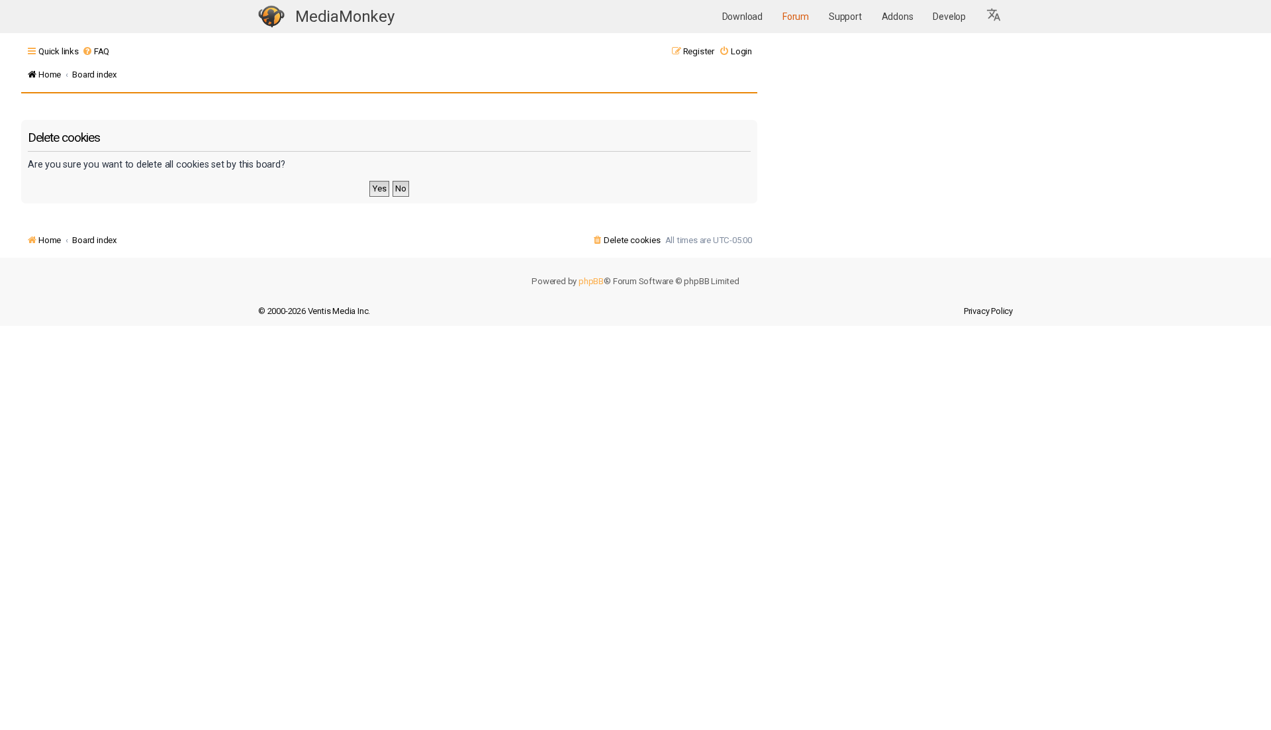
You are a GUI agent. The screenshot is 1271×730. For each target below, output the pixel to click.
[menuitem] (95, 51)
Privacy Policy (988, 311)
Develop (949, 16)
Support (845, 16)
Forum (795, 16)
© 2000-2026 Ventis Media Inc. (314, 311)
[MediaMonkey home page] (271, 17)
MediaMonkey (345, 16)
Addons (898, 16)
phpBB (591, 281)
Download (742, 16)
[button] (994, 16)
